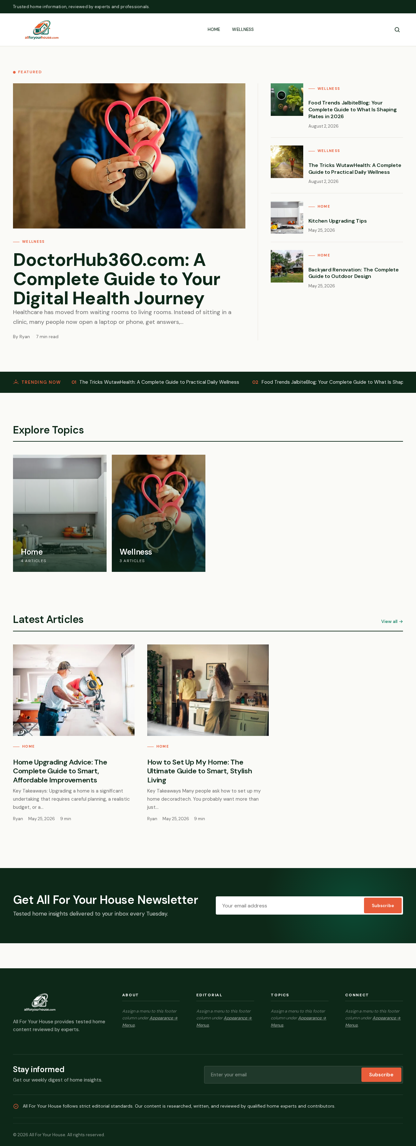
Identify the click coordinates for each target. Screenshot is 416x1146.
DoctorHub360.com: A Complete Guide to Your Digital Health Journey (116, 279)
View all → (392, 621)
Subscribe (383, 905)
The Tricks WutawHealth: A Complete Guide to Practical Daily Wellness (354, 168)
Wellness (243, 29)
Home (214, 29)
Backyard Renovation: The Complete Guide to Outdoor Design (353, 273)
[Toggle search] (397, 29)
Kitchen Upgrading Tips (337, 220)
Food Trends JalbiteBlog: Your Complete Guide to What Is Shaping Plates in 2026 (352, 109)
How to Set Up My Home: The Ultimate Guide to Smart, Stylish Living (199, 771)
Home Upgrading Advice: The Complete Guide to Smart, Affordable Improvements (60, 771)
